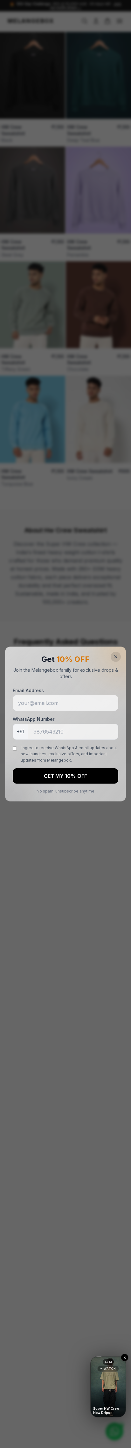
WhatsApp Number (33, 719)
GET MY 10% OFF (65, 776)
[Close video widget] (124, 1357)
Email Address (28, 690)
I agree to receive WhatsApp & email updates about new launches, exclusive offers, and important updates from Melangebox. (69, 754)
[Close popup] (116, 657)
